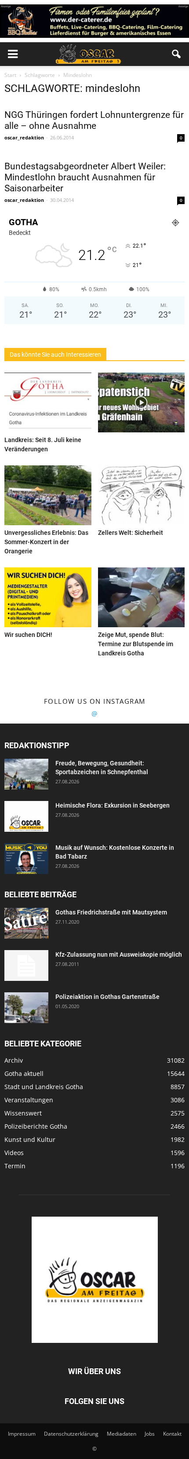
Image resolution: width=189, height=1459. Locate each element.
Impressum (22, 1433)
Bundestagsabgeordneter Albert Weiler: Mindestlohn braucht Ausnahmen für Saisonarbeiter (85, 177)
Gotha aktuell (24, 1073)
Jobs (150, 1433)
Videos (14, 1152)
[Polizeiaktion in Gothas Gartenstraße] (26, 1007)
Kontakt (172, 1433)
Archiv (13, 1060)
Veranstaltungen (28, 1100)
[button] (176, 54)
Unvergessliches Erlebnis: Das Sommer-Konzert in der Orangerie (46, 542)
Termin (14, 1166)
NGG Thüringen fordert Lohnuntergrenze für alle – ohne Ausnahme (94, 120)
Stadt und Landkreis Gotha (43, 1086)
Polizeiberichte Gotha (35, 1126)
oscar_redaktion (24, 137)
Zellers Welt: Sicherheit (130, 532)
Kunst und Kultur (29, 1139)
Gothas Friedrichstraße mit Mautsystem (111, 912)
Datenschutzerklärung (71, 1433)
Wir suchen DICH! (28, 634)
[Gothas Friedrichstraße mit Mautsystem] (26, 923)
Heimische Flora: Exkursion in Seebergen (112, 805)
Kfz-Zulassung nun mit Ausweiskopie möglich (118, 954)
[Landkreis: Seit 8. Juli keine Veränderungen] (47, 402)
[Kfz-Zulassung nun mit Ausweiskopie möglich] (26, 965)
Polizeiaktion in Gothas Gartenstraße (107, 996)
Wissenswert (23, 1113)
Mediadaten (121, 1433)
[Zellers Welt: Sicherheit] (141, 495)
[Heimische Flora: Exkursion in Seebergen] (26, 816)
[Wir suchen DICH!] (47, 597)
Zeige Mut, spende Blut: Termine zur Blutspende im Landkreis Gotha (135, 644)
